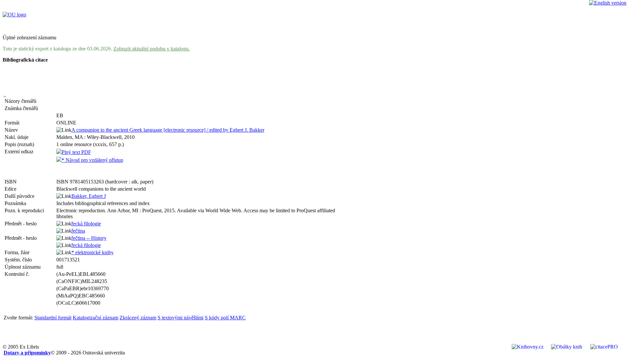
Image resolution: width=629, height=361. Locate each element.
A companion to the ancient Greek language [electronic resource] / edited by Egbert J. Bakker (167, 130)
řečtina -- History (88, 238)
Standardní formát (52, 317)
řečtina (78, 231)
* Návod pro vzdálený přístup (92, 160)
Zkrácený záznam (138, 317)
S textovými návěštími (180, 317)
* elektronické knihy (92, 252)
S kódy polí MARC (225, 317)
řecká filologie (86, 223)
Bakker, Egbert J (88, 196)
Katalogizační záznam (95, 317)
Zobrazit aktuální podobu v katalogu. (151, 48)
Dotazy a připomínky (27, 352)
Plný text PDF (76, 152)
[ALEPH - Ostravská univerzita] (14, 14)
